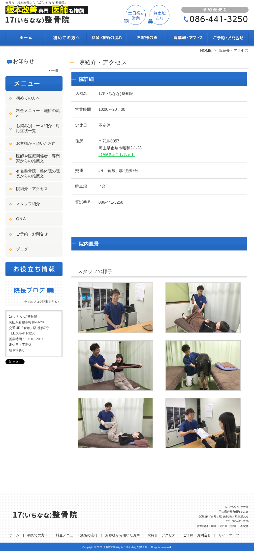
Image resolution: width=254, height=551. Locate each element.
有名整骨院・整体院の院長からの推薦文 (38, 173)
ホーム (25, 38)
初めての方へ (66, 38)
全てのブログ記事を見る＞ (42, 301)
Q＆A (21, 219)
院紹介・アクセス (187, 38)
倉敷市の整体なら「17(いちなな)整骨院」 (126, 547)
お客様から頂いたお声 (147, 38)
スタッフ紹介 (28, 204)
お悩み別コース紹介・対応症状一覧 (38, 128)
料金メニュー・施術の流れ (107, 38)
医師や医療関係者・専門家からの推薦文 (38, 158)
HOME (206, 50)
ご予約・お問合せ (228, 38)
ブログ (22, 249)
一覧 (55, 70)
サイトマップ (229, 535)
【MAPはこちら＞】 (116, 155)
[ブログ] (34, 295)
